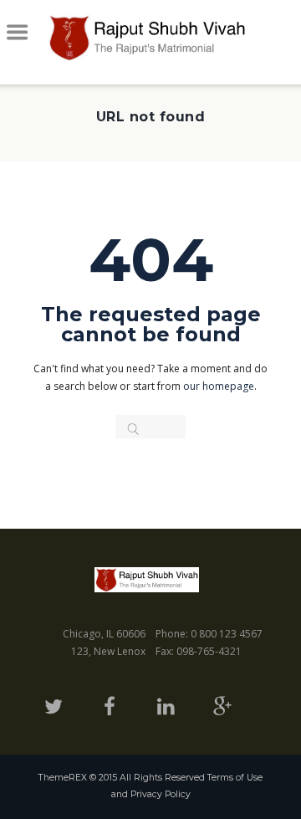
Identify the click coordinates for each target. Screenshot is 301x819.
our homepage (218, 386)
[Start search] (126, 429)
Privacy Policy (160, 794)
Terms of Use (235, 777)
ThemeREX (62, 777)
